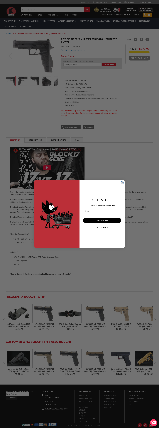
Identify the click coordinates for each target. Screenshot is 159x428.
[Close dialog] (122, 182)
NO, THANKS (102, 227)
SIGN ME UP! (102, 220)
